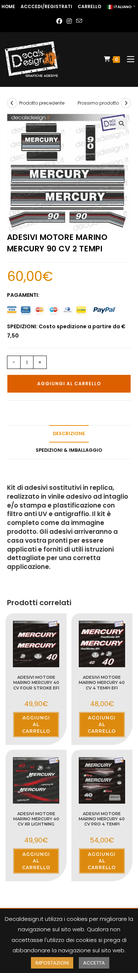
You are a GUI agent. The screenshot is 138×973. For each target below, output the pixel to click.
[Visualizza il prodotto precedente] (12, 103)
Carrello (89, 6)
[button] (121, 123)
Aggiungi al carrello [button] (36, 724)
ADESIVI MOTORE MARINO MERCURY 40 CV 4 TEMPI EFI (102, 683)
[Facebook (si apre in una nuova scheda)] (59, 21)
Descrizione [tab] (69, 433)
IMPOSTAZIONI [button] (52, 962)
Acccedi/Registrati (46, 6)
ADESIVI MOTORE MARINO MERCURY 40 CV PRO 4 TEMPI (102, 819)
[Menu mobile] (127, 59)
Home (8, 6)
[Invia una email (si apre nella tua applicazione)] (79, 21)
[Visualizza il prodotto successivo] (126, 103)
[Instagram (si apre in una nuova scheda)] (69, 21)
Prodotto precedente (41, 103)
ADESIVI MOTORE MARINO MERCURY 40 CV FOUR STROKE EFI (36, 683)
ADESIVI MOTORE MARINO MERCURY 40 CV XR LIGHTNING (36, 819)
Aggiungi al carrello (69, 383)
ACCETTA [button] (94, 962)
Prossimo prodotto (98, 103)
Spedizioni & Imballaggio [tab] (69, 450)
